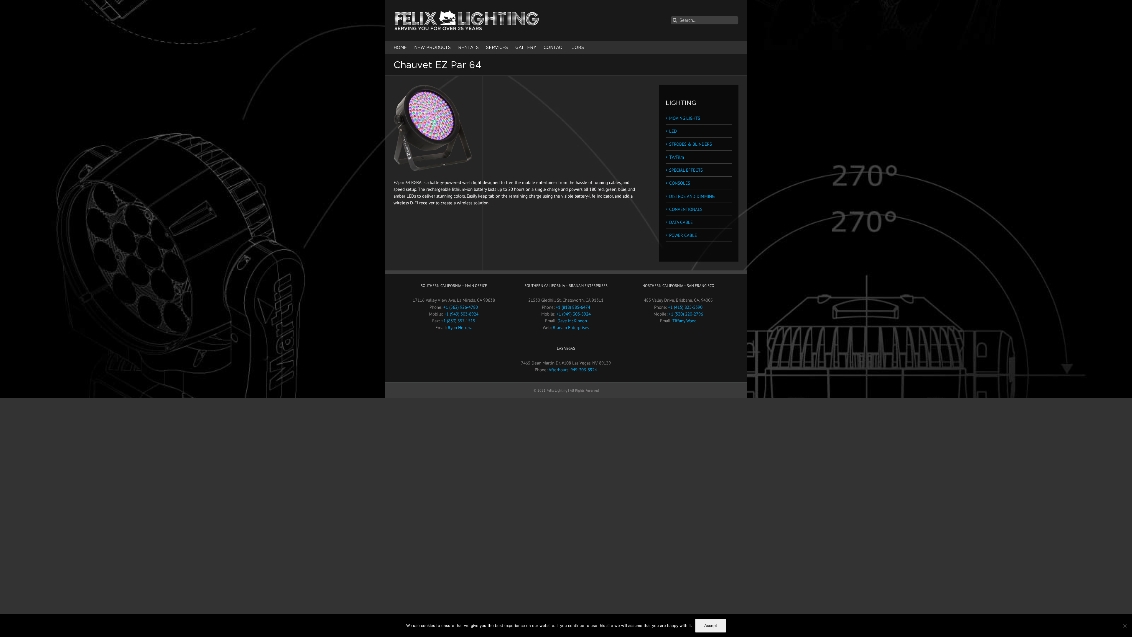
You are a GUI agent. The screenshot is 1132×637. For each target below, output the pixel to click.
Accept (710, 625)
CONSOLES (679, 183)
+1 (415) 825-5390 (685, 307)
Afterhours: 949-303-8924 (573, 369)
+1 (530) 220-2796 (686, 314)
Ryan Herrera (460, 327)
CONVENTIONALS (685, 209)
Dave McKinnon (572, 321)
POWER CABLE (683, 235)
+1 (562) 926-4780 (460, 307)
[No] (1125, 626)
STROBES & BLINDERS (690, 144)
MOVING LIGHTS (684, 118)
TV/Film (676, 157)
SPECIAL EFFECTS (686, 170)
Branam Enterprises (571, 327)
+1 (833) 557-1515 (458, 321)
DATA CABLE (681, 222)
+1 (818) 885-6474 (573, 307)
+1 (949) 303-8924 (461, 314)
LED (673, 131)
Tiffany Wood (684, 321)
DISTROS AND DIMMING (692, 196)
